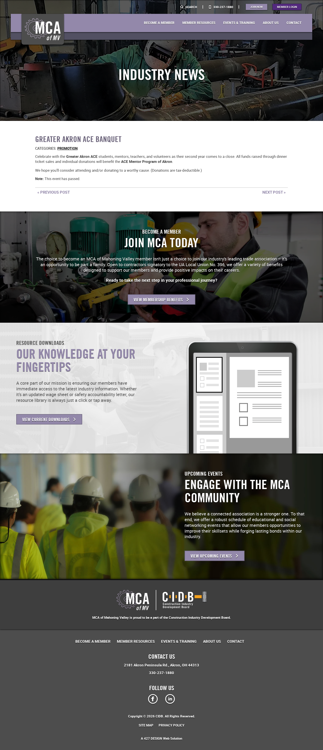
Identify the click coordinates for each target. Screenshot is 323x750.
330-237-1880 (223, 7)
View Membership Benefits (159, 299)
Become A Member (159, 23)
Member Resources (198, 23)
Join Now (256, 7)
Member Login (287, 7)
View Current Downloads (46, 419)
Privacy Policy (171, 725)
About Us (271, 23)
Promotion (67, 148)
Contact (294, 23)
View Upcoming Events (212, 556)
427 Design (153, 738)
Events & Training (239, 23)
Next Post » (274, 192)
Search (191, 7)
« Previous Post (53, 192)
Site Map (146, 725)
